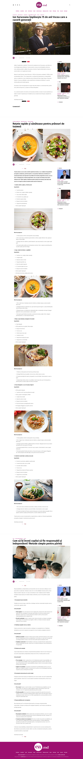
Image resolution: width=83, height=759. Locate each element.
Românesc (27, 751)
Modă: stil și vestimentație (20, 751)
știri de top (59, 94)
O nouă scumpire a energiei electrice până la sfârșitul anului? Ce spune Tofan (63, 183)
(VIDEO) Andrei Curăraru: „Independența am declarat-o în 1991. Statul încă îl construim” (63, 97)
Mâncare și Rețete (24, 121)
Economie (64, 179)
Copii (13, 538)
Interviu (58, 180)
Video (63, 94)
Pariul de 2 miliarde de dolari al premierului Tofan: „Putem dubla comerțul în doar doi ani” (63, 77)
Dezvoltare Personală (19, 538)
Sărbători (64, 93)
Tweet (22, 168)
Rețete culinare (30, 121)
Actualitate (59, 93)
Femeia (14, 751)
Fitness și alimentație (16, 121)
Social (68, 93)
